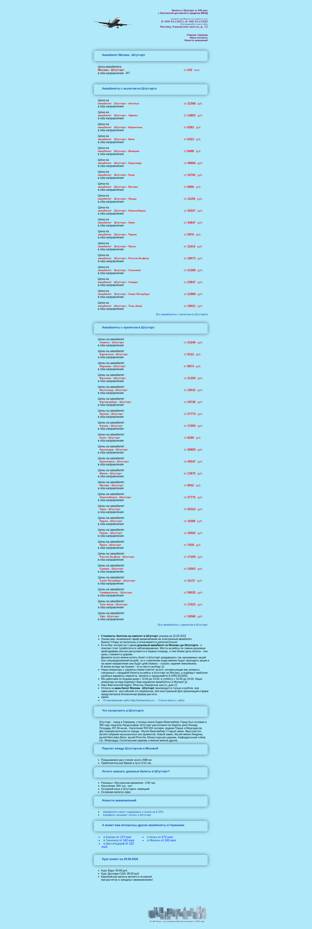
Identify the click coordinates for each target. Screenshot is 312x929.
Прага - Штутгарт (110, 544)
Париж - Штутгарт (111, 521)
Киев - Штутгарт (110, 437)
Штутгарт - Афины (126, 115)
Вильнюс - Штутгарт (113, 378)
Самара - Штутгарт (112, 568)
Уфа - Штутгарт (109, 616)
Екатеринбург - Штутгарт (115, 401)
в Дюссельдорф (114, 843)
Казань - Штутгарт (111, 425)
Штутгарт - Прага (125, 246)
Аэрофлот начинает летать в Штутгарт (127, 814)
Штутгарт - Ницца (125, 198)
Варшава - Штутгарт (112, 366)
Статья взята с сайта (171, 700)
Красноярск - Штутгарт (114, 461)
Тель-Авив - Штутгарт (114, 604)
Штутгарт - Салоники (127, 270)
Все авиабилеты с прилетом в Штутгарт (183, 624)
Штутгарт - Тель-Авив (128, 305)
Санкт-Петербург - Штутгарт (117, 580)
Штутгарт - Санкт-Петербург (132, 294)
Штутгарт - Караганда (128, 163)
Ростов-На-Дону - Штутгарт (117, 556)
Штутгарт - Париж (125, 234)
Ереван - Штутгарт (111, 413)
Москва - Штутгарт (112, 485)
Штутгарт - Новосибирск (130, 210)
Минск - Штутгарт (111, 473)
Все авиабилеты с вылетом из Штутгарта (182, 314)
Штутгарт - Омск (124, 222)
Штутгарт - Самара (126, 282)
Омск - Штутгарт (110, 509)
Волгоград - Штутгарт (113, 390)
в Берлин (109, 837)
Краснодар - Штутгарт (114, 449)
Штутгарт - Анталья (126, 103)
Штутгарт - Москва (126, 186)
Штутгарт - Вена (124, 139)
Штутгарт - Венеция (126, 151)
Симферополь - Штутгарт (116, 592)
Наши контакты (199, 37)
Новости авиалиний (196, 40)
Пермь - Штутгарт (111, 532)
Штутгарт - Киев (124, 174)
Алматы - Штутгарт (112, 342)
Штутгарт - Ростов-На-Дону (131, 258)
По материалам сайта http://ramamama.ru (128, 700)
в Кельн (152, 837)
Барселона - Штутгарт (114, 354)
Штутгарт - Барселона (128, 127)
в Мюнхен (153, 840)
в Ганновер (111, 840)
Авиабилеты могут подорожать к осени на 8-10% (133, 811)
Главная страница (197, 35)
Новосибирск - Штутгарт (115, 497)
